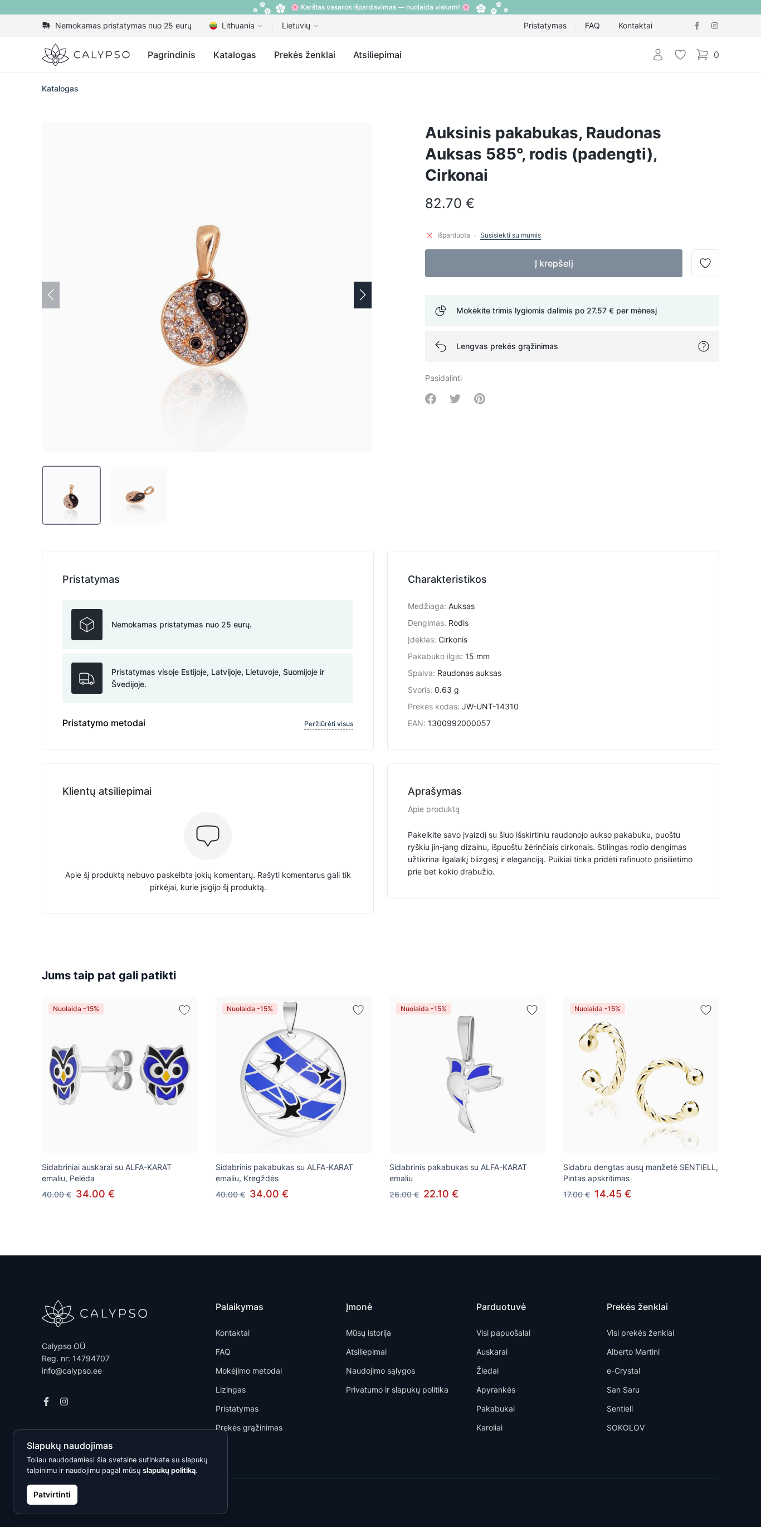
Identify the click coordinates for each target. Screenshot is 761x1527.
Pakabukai (495, 1408)
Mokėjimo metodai (249, 1370)
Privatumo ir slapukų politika (397, 1389)
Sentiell (620, 1408)
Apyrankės (495, 1389)
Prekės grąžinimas (249, 1427)
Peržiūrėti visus (328, 723)
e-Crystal (623, 1370)
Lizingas (231, 1389)
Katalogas (234, 54)
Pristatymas (545, 25)
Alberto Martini (633, 1351)
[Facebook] (697, 26)
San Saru (623, 1389)
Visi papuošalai (503, 1332)
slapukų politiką (169, 1470)
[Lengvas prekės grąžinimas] (703, 346)
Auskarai (492, 1351)
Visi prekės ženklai (640, 1332)
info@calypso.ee (72, 1370)
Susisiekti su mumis (510, 235)
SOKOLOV (626, 1427)
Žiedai (487, 1370)
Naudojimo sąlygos (380, 1370)
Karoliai (489, 1427)
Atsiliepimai (377, 54)
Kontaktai (635, 25)
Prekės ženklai (304, 54)
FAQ (592, 25)
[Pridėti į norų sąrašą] (184, 1010)
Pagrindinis (172, 54)
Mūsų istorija (368, 1332)
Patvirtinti (52, 1494)
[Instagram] (714, 26)
